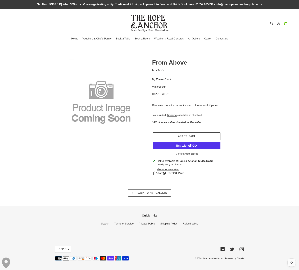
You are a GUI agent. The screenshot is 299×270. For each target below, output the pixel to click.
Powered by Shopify (234, 258)
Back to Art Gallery (152, 193)
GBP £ (62, 249)
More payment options (187, 153)
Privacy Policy (147, 223)
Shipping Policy (169, 223)
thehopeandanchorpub (213, 258)
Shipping (172, 115)
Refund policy (190, 223)
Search (105, 223)
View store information (168, 169)
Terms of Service (124, 223)
